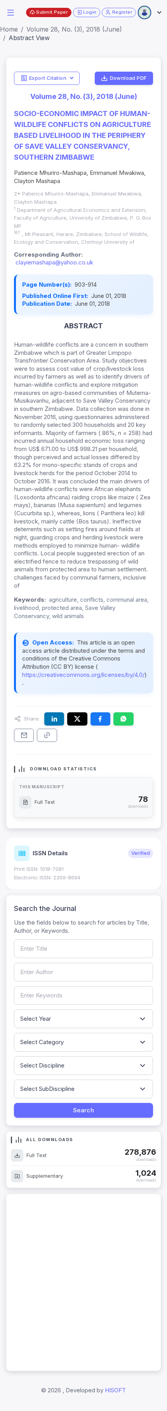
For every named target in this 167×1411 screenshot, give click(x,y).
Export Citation (47, 78)
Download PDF (128, 78)
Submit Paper (52, 12)
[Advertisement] (83, 1282)
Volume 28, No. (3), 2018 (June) (74, 29)
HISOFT (115, 1390)
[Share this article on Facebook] (100, 719)
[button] (10, 12)
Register (122, 12)
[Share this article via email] (24, 735)
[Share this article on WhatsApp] (123, 719)
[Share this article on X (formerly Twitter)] (77, 719)
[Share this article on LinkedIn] (54, 719)
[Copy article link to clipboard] (47, 735)
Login (89, 12)
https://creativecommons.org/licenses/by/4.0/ (83, 674)
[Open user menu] (149, 12)
